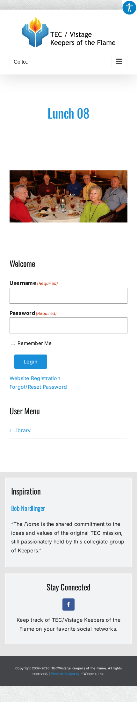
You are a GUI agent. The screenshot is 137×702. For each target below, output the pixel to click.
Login (31, 361)
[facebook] (68, 604)
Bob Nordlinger (28, 508)
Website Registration (35, 378)
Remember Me (35, 343)
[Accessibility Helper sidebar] (129, 7)
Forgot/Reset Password (38, 387)
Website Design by (65, 673)
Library (22, 430)
